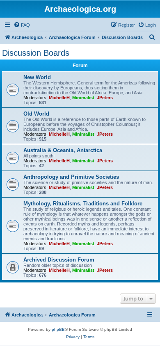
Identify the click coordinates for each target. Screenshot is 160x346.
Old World (36, 114)
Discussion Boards (35, 52)
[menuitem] (22, 25)
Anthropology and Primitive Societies (71, 177)
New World (37, 77)
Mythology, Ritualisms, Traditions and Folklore (82, 203)
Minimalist (83, 97)
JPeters (105, 97)
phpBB (58, 329)
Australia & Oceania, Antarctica (62, 150)
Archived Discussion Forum (58, 260)
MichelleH (59, 97)
